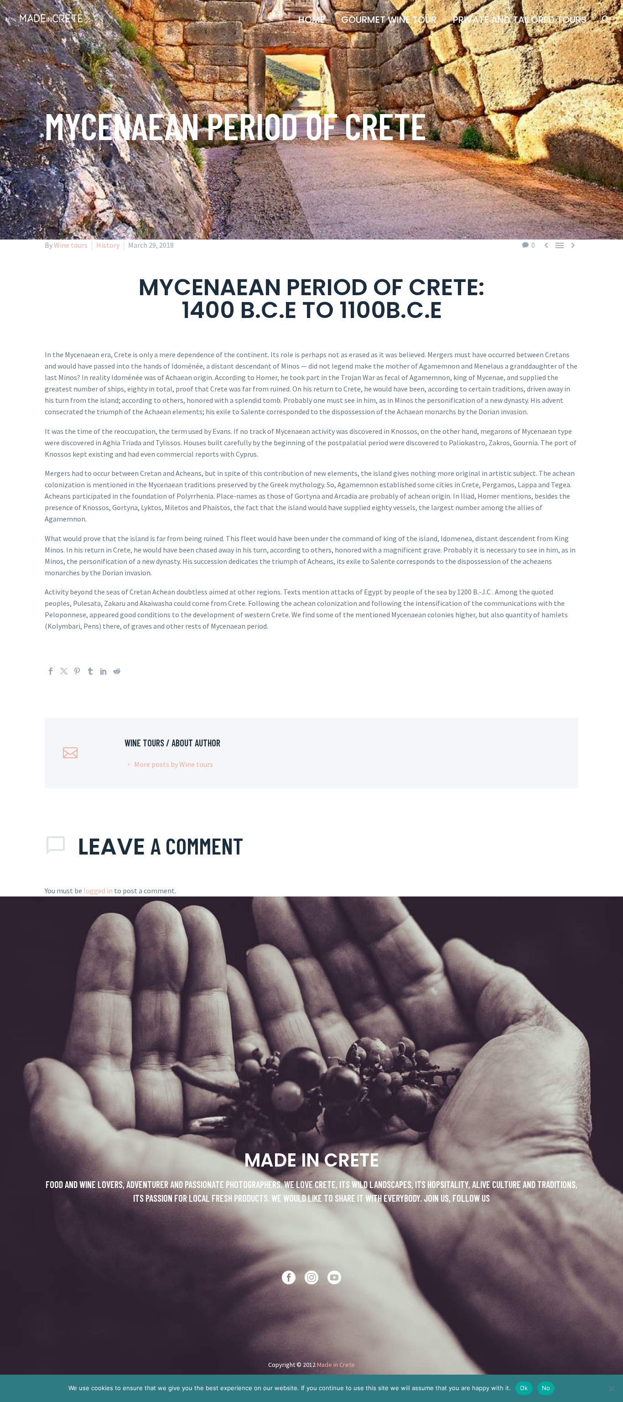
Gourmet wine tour (388, 19)
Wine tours (71, 245)
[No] (611, 1388)
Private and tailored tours (520, 19)
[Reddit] (116, 671)
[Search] (605, 19)
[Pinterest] (77, 671)
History (107, 245)
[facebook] (289, 1277)
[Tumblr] (90, 671)
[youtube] (334, 1277)
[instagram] (311, 1277)
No (546, 1388)
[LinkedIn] (103, 671)
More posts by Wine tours (173, 764)
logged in (98, 890)
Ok (524, 1388)
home (311, 19)
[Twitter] (63, 671)
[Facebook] (50, 671)
